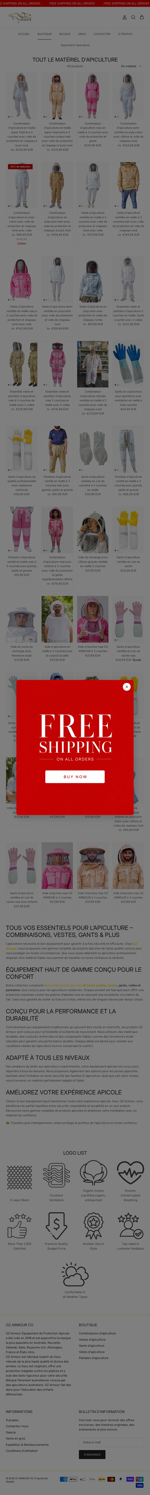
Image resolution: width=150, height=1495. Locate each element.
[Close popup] (127, 687)
